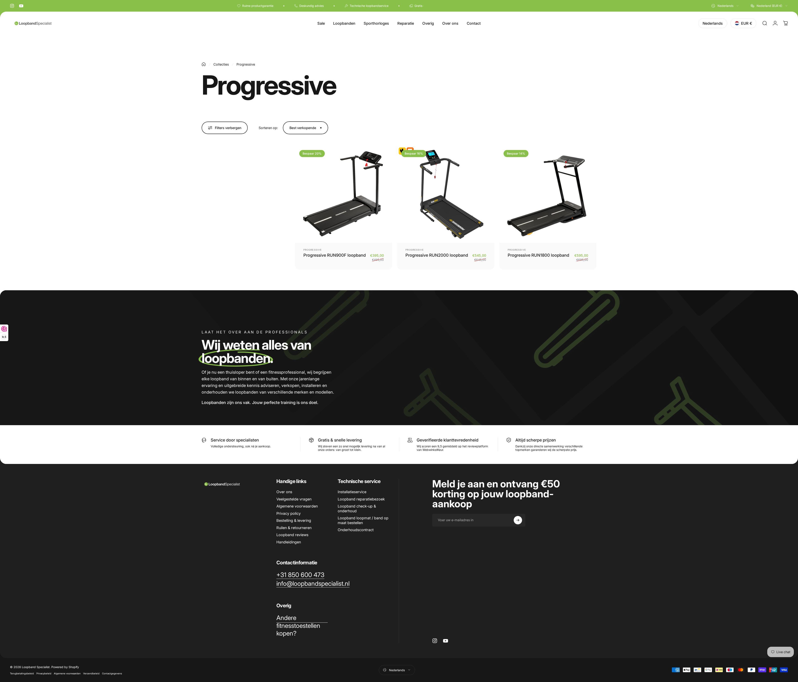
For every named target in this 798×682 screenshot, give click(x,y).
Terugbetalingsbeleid (22, 673)
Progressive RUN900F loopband (334, 255)
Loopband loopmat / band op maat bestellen (363, 520)
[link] (300, 575)
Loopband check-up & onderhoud (357, 508)
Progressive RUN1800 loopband (538, 255)
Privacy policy (288, 513)
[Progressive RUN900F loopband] (343, 194)
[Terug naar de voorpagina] (204, 64)
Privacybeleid (43, 673)
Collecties (221, 64)
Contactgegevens (112, 673)
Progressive (312, 249)
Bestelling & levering (293, 520)
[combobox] (725, 6)
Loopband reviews (292, 535)
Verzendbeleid (91, 673)
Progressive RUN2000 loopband (436, 255)
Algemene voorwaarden (297, 506)
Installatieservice (352, 492)
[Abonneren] (518, 520)
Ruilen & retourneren (294, 528)
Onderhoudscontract (356, 530)
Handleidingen (288, 542)
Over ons (284, 492)
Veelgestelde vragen (294, 499)
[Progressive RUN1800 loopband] (547, 194)
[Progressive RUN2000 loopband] (445, 194)
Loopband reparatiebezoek (361, 499)
